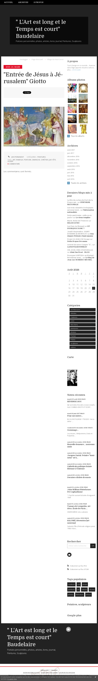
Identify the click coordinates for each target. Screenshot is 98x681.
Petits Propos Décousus (77, 241)
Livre (72, 321)
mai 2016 (70, 176)
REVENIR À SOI (74, 401)
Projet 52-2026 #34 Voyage (78, 239)
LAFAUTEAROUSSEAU (77, 247)
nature (84, 589)
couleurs (71, 584)
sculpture (74, 343)
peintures (41, 157)
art (14, 160)
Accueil (8, 2)
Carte (70, 357)
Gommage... (73, 430)
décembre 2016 (73, 156)
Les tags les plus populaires (67, 672)
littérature (79, 594)
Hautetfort (54, 670)
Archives (23, 2)
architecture (75, 309)
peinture (27, 160)
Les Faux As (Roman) (75, 226)
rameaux (19, 160)
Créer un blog (45, 670)
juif (50, 160)
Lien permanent (17, 157)
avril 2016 (70, 179)
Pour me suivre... (75, 416)
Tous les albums (77, 136)
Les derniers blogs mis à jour (31, 672)
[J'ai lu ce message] (95, 677)
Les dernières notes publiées (49, 672)
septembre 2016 (73, 166)
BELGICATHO (73, 223)
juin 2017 (70, 153)
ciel (78, 584)
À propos (38, 2)
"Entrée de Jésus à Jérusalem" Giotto (33, 78)
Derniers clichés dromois (79, 477)
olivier (10, 161)
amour (88, 594)
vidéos (73, 347)
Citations (74, 317)
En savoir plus (12, 679)
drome (92, 589)
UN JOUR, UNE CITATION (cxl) (80, 250)
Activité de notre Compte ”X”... (79, 245)
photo (85, 584)
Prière (73, 340)
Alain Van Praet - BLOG (79, 252)
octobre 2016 (72, 163)
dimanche (36, 160)
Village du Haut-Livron (55, 59)
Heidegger (24, 59)
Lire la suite (76, 70)
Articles (73, 313)
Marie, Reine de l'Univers (77, 221)
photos (73, 332)
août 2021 (71, 150)
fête (54, 160)
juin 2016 (70, 172)
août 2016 (71, 169)
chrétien (44, 160)
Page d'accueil (37, 59)
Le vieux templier (83, 217)
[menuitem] (10, 2)
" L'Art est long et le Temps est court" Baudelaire (41, 29)
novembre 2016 (73, 160)
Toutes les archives (79, 183)
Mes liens (74, 325)
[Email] (69, 555)
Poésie (73, 336)
